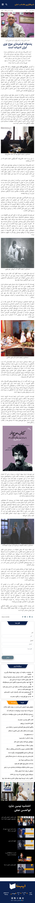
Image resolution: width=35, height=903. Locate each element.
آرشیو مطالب (30, 893)
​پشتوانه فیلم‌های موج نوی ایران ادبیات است (17, 46)
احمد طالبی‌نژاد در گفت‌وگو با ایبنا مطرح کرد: (17, 40)
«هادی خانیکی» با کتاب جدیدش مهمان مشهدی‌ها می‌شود (17, 677)
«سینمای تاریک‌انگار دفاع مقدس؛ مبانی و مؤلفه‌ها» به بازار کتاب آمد (17, 715)
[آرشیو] (12, 898)
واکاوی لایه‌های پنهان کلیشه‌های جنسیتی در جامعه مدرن (19, 727)
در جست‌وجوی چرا (28, 734)
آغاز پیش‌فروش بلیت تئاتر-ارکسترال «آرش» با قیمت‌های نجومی (17, 693)
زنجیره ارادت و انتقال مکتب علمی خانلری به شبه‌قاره (20, 731)
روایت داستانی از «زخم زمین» (26, 738)
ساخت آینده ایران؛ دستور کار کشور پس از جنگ (9, 830)
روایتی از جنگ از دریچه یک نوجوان (25, 745)
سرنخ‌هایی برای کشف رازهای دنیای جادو (23, 742)
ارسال (7, 657)
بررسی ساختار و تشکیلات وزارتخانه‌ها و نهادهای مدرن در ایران (18, 767)
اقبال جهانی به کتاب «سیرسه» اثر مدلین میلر (20, 680)
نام (32, 633)
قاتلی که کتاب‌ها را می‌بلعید (26, 723)
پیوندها (13, 893)
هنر (26, 10)
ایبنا (24, 6)
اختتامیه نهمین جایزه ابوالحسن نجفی (20, 808)
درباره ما (18, 893)
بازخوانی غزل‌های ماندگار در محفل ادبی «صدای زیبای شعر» (17, 687)
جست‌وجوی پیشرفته (6, 893)
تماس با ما (24, 893)
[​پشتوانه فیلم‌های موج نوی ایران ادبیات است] (17, 24)
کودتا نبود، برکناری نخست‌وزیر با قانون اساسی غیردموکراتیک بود (17, 683)
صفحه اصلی (31, 10)
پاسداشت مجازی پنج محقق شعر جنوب (23, 764)
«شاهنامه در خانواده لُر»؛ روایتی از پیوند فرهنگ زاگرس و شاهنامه (17, 673)
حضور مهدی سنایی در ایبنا (10, 865)
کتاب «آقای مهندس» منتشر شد (25, 720)
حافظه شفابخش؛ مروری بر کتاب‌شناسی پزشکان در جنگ (19, 749)
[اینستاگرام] (17, 898)
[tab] (22, 702)
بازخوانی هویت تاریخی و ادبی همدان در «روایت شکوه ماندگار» (18, 707)
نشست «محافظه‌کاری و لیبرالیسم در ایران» (10, 854)
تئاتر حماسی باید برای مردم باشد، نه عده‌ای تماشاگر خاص (19, 756)
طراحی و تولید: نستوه (15, 900)
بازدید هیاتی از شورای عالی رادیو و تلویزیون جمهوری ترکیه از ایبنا (8, 818)
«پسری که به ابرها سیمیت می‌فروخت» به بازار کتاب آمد (20, 711)
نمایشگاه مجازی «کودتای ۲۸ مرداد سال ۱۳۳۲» (21, 775)
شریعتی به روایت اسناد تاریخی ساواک (24, 771)
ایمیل (31, 640)
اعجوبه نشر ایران (12, 841)
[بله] (15, 898)
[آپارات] (23, 898)
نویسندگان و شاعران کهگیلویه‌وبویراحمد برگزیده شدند (20, 753)
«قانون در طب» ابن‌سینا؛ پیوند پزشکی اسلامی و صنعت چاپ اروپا (17, 778)
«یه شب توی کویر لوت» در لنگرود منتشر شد (20, 697)
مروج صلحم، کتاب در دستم (24, 689)
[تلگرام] (20, 898)
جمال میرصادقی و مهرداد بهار (26, 760)
